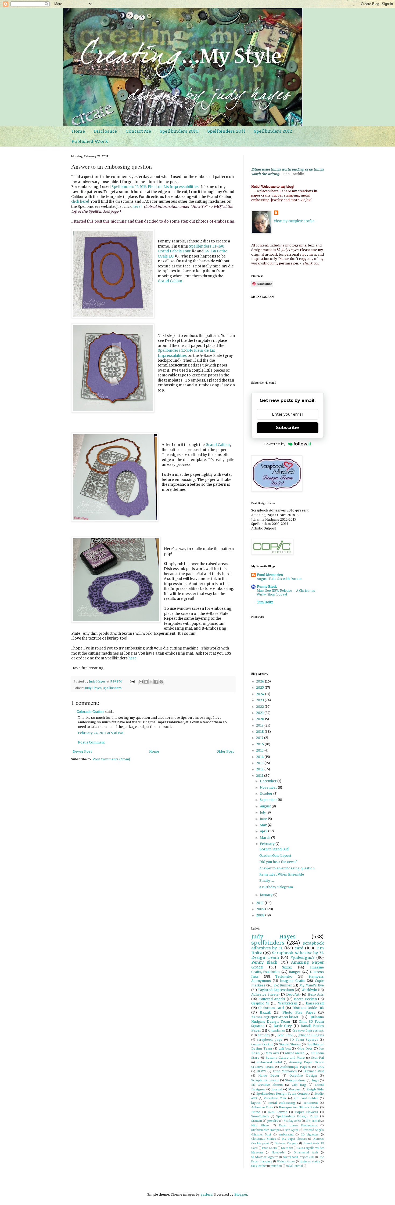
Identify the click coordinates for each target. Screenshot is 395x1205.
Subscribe (287, 427)
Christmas (276, 1030)
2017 (260, 738)
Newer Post (82, 751)
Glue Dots (305, 1048)
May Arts (272, 1053)
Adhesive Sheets (264, 994)
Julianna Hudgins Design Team (287, 1019)
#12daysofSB (292, 1121)
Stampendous (295, 1080)
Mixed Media (295, 1053)
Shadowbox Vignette (264, 1157)
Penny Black (267, 587)
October (266, 794)
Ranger (295, 972)
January (266, 895)
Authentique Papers (295, 1067)
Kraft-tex (287, 1148)
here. (132, 658)
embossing (286, 1134)
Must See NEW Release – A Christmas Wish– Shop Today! (286, 593)
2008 (260, 915)
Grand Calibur (170, 281)
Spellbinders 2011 (226, 131)
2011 (260, 776)
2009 (260, 909)
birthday (264, 1035)
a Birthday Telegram (276, 887)
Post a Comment (91, 742)
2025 (260, 687)
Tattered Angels (272, 999)
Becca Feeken (305, 999)
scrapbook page (269, 1039)
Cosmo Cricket (262, 1044)
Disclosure (105, 131)
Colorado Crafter (90, 712)
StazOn (256, 1121)
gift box (285, 1048)
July (263, 812)
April (264, 831)
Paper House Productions (298, 1125)
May (264, 825)
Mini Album (260, 1125)
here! (136, 206)
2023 (260, 700)
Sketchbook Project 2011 (298, 1157)
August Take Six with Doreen (279, 579)
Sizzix (287, 967)
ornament (310, 1103)
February (267, 844)
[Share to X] (151, 681)
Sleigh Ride (315, 1089)
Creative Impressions (308, 1030)
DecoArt (292, 994)
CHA (320, 1067)
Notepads (278, 1152)
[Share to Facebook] (156, 681)
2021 (260, 713)
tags (315, 1080)
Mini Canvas (277, 1112)
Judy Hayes (93, 688)
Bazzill (265, 1012)
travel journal (294, 1166)
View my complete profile (294, 221)
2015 (260, 750)
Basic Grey (283, 1026)
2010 (260, 903)
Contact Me (138, 131)
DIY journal (313, 1121)
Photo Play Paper (298, 1012)
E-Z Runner (283, 985)
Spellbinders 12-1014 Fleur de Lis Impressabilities (155, 186)
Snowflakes (260, 1116)
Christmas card (271, 1008)
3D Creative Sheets (267, 1085)
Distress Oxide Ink (308, 1008)
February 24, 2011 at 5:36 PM (100, 733)
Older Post (225, 751)
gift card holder (305, 1098)
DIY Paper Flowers (294, 1139)
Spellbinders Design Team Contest (282, 1093)
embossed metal (269, 1062)
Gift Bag (299, 1085)
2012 (260, 769)
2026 (260, 681)
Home (78, 131)
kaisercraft (315, 1003)
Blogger (240, 1194)
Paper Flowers (306, 1112)
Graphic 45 (260, 1003)
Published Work (89, 141)
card (299, 948)
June (264, 819)
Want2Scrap (287, 1003)
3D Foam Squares (304, 1039)
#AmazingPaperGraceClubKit (274, 1017)
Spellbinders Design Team (297, 1116)
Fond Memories (270, 575)
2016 (260, 744)
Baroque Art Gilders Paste (299, 1107)
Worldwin (309, 990)
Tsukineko (283, 976)
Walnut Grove (286, 1161)
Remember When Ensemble (281, 874)
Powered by (274, 444)
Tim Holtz (265, 602)
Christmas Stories (263, 1139)
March (265, 838)
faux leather (259, 1166)
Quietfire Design (303, 1075)
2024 (260, 694)
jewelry (272, 1121)
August (266, 806)
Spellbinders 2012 (273, 131)
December (268, 781)
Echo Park (285, 1035)
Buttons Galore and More (285, 1057)
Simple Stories (290, 1044)
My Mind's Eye (311, 985)
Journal (276, 1089)
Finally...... (267, 881)
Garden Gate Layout (275, 856)
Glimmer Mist (313, 1071)
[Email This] (140, 681)
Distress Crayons (286, 1143)
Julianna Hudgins (311, 1035)
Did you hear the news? (278, 862)
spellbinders (112, 688)
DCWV (261, 1071)
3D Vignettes (310, 1134)
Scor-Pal (317, 1057)
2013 (260, 763)
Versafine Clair (275, 1098)
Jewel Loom (269, 1148)
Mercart (294, 1089)
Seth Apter (291, 1130)
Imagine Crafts (292, 981)
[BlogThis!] (146, 681)
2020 (260, 719)
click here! (80, 201)
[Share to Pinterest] (161, 681)
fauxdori (276, 1166)
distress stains (310, 1161)
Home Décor (268, 1075)
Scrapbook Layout (265, 1080)
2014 (260, 757)
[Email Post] (131, 681)
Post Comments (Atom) (111, 759)
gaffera (206, 1194)
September (269, 800)
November (269, 787)
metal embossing (281, 1103)
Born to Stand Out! (274, 849)
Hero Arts (316, 994)
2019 (260, 725)
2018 (260, 731)
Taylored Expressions (276, 990)
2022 (260, 707)
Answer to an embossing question (287, 868)
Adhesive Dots (262, 1107)
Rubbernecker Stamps (265, 1130)
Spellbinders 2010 (179, 131)
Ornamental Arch (306, 1152)
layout (255, 1103)
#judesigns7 (302, 957)
